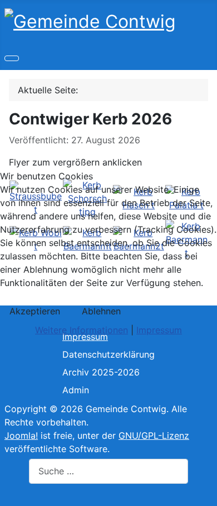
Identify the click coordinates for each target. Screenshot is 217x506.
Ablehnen (101, 311)
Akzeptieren (34, 311)
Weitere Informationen (81, 329)
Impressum (159, 329)
